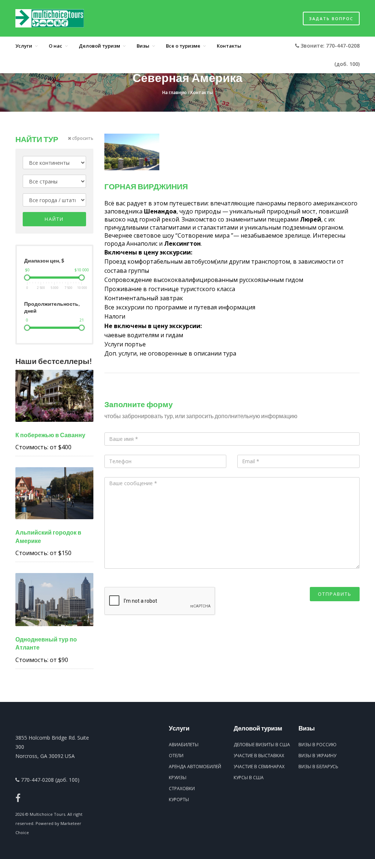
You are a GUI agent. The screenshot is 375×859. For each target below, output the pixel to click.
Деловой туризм (99, 45)
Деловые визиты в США (262, 744)
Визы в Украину (317, 755)
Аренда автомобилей (195, 766)
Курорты (179, 799)
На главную (174, 92)
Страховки (182, 788)
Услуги (23, 45)
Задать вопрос (331, 18)
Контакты (229, 45)
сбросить (82, 138)
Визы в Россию (317, 744)
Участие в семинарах (259, 766)
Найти (54, 219)
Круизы (177, 777)
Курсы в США (249, 777)
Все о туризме (183, 45)
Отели (176, 755)
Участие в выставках (259, 755)
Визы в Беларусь (318, 766)
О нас (55, 45)
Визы (143, 45)
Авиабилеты (183, 744)
